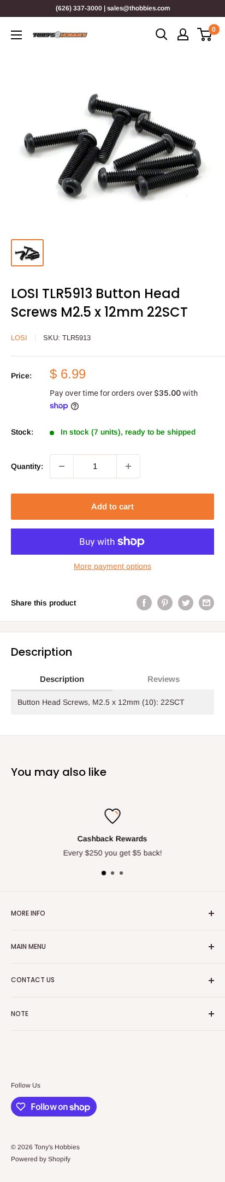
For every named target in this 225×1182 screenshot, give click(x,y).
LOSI (19, 338)
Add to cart (112, 506)
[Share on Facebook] (144, 602)
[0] (205, 34)
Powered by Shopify (40, 1159)
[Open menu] (16, 35)
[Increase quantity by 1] (128, 466)
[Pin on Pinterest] (165, 602)
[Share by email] (206, 602)
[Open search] (162, 34)
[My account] (182, 34)
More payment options (112, 566)
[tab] (61, 679)
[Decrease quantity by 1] (61, 466)
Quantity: (27, 466)
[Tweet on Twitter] (185, 602)
